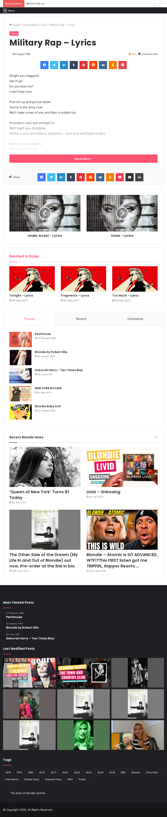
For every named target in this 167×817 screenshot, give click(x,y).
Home (16, 24)
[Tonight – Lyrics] (32, 279)
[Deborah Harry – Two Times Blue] (20, 375)
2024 (100, 772)
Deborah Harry (53, 779)
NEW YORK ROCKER (48, 388)
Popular (29, 319)
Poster (82, 779)
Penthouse (43, 334)
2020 (65, 772)
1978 (8, 772)
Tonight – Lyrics (21, 295)
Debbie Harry (31, 779)
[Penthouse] (20, 339)
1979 (19, 772)
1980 (30, 772)
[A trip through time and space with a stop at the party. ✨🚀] (137, 673)
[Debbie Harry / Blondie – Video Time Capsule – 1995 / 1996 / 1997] (29, 673)
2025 (112, 772)
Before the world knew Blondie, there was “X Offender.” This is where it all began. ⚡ (80, 3)
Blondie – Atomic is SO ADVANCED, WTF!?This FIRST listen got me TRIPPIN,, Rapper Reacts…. (122, 560)
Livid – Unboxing (103, 492)
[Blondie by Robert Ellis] (20, 357)
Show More (82, 158)
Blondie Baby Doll (48, 406)
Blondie (136, 772)
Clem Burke (12, 779)
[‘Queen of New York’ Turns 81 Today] (44, 467)
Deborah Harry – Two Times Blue (59, 370)
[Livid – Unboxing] (122, 467)
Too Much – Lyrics (125, 295)
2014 (42, 772)
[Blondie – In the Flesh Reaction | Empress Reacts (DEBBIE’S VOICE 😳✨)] (137, 735)
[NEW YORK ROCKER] (20, 393)
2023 (89, 772)
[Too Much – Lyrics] (135, 279)
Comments (135, 319)
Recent (81, 319)
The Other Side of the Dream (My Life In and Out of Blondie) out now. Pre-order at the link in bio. (43, 560)
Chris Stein (152, 772)
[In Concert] (83, 673)
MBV (70, 779)
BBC (123, 772)
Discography (30, 24)
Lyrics (43, 24)
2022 (77, 772)
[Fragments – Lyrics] (83, 279)
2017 (53, 772)
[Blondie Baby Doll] (20, 411)
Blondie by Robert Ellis (51, 352)
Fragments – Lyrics (75, 295)
